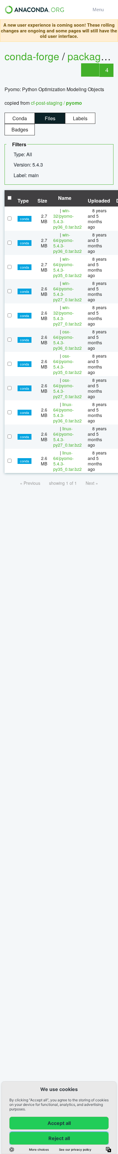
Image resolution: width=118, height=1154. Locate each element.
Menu (99, 9)
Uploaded (99, 200)
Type (23, 200)
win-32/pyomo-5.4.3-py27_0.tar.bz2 (67, 315)
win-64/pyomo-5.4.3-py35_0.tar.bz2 (67, 267)
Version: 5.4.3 (29, 164)
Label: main (27, 175)
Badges (19, 129)
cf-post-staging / (56, 102)
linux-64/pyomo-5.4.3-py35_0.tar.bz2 (67, 461)
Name (64, 197)
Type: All (23, 154)
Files (50, 118)
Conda (19, 118)
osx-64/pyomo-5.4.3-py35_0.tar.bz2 (67, 364)
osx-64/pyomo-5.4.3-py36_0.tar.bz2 (67, 340)
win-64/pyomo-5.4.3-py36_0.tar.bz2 (67, 243)
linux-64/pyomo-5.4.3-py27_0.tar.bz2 (67, 436)
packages (90, 55)
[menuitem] (25, 154)
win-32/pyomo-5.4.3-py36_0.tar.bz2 (67, 218)
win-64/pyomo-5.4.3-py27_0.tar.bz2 (67, 291)
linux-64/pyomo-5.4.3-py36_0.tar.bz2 (67, 412)
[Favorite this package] (90, 70)
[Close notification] (112, 31)
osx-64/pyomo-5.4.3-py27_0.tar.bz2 (67, 388)
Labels (80, 118)
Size (42, 200)
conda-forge (32, 56)
